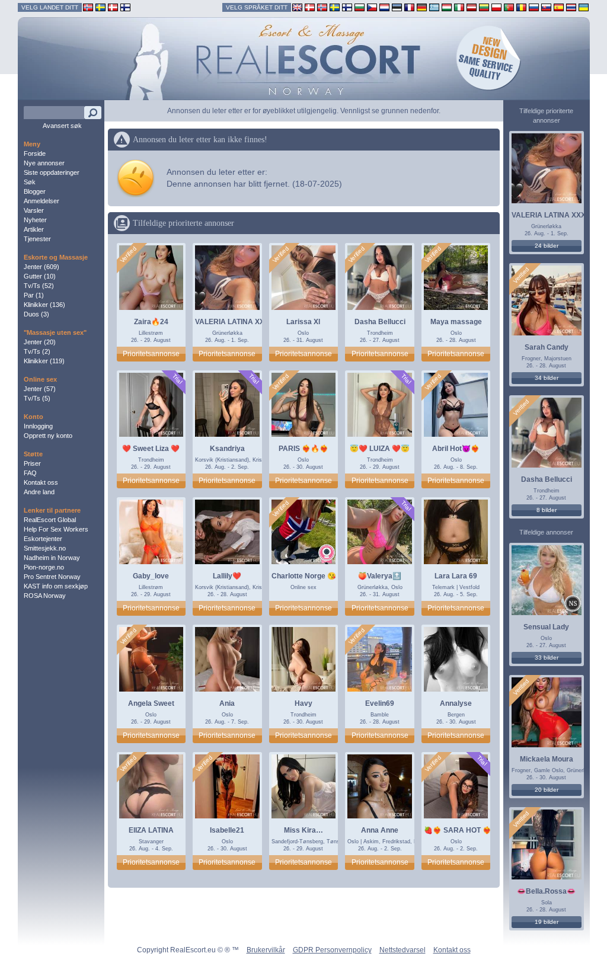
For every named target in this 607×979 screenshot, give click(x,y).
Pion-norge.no (44, 567)
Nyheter (35, 219)
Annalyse (456, 703)
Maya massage (456, 322)
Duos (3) (36, 314)
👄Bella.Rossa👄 (546, 891)
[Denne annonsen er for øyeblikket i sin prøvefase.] (177, 379)
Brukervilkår (266, 950)
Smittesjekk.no (45, 548)
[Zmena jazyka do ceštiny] (372, 7)
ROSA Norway (45, 595)
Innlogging (38, 426)
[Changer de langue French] (409, 7)
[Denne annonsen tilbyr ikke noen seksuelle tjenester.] (572, 605)
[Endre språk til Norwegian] (322, 7)
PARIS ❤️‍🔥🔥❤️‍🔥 (303, 448)
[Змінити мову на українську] (584, 7)
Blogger (35, 191)
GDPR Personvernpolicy (332, 950)
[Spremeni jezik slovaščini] (546, 7)
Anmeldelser (41, 200)
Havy (303, 703)
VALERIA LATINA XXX (232, 322)
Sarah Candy (546, 347)
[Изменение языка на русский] (534, 7)
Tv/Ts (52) (39, 285)
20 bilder (546, 789)
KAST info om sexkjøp (56, 586)
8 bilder (546, 510)
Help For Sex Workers (56, 529)
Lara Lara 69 (456, 576)
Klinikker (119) (44, 360)
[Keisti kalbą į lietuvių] (484, 7)
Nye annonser (44, 163)
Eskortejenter (43, 538)
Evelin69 (379, 703)
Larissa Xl (303, 322)
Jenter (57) (40, 388)
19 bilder (546, 922)
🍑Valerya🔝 (379, 576)
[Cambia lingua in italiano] (459, 7)
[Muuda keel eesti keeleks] (397, 7)
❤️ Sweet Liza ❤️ (151, 448)
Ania (227, 703)
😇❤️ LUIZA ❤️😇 (380, 448)
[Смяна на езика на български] (359, 7)
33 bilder (546, 657)
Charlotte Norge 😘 (303, 576)
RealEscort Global (50, 519)
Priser (32, 463)
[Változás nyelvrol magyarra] (447, 7)
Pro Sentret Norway (52, 576)
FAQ (30, 472)
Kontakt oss (41, 482)
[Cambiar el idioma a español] (559, 7)
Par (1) (34, 295)
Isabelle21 (227, 830)
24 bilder (546, 245)
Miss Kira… (303, 830)
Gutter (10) (40, 276)
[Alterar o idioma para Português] (509, 7)
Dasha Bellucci (379, 322)
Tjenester (37, 238)
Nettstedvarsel (402, 950)
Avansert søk (62, 125)
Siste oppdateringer (51, 172)
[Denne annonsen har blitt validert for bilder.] (128, 255)
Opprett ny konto (48, 435)
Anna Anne (379, 830)
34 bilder (546, 378)
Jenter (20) (40, 341)
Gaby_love (151, 576)
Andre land (39, 491)
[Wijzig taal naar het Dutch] (384, 7)
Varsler (34, 210)
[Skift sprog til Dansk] (310, 7)
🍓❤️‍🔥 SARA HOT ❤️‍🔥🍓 (462, 830)
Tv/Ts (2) (37, 351)
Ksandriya (227, 448)
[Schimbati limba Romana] (521, 7)
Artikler (34, 229)
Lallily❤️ (227, 576)
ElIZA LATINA (151, 830)
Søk (30, 181)
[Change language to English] (297, 7)
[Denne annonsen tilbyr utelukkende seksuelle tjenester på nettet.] (326, 554)
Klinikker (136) (44, 304)
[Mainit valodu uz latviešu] (472, 7)
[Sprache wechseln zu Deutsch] (422, 7)
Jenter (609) (41, 266)
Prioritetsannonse (151, 354)
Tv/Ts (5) (37, 398)
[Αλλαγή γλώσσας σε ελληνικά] (434, 7)
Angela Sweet (151, 703)
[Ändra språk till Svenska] (335, 7)
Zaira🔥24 (151, 322)
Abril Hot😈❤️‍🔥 (456, 448)
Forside (35, 153)
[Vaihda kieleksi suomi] (347, 7)
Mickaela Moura (546, 759)
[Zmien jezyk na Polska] (496, 7)
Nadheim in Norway (52, 557)
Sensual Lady (546, 627)
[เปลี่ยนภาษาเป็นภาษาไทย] (571, 7)
